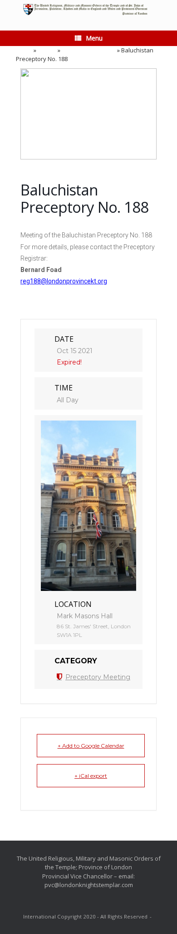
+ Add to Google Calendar (91, 745)
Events (47, 50)
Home (24, 50)
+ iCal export (90, 775)
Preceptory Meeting (89, 50)
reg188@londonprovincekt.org (63, 281)
